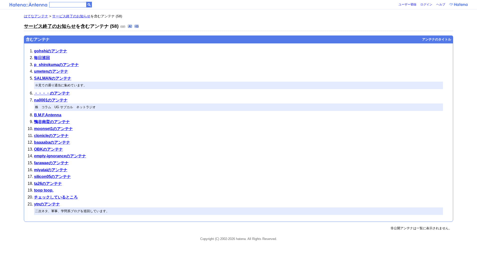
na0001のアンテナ (51, 100)
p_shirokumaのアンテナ (56, 65)
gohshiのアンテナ (50, 51)
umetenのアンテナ (51, 71)
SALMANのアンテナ (52, 78)
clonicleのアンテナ (51, 136)
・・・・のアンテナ (52, 93)
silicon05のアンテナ (52, 176)
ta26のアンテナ (48, 183)
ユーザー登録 (407, 4)
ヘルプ (440, 4)
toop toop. (43, 190)
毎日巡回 (42, 58)
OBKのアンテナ (48, 149)
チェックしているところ (56, 197)
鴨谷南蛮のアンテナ (52, 122)
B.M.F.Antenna (47, 115)
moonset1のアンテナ (53, 129)
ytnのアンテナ (47, 204)
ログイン (426, 4)
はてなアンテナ (36, 16)
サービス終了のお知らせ (71, 16)
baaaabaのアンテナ (52, 142)
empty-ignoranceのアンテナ (60, 156)
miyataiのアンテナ (50, 170)
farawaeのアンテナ (51, 163)
